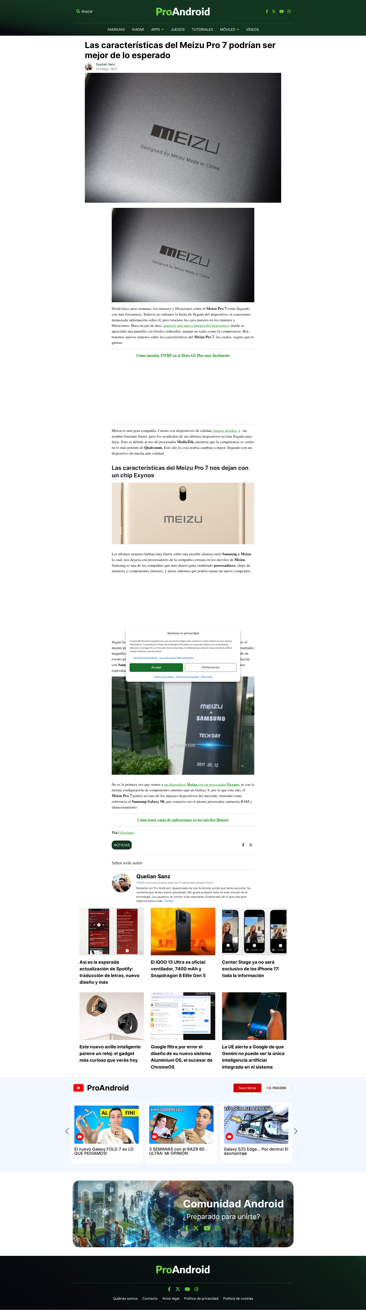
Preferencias (211, 667)
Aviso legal (206, 676)
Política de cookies (164, 676)
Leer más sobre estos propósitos (177, 657)
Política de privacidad (187, 676)
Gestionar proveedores (145, 657)
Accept (156, 667)
